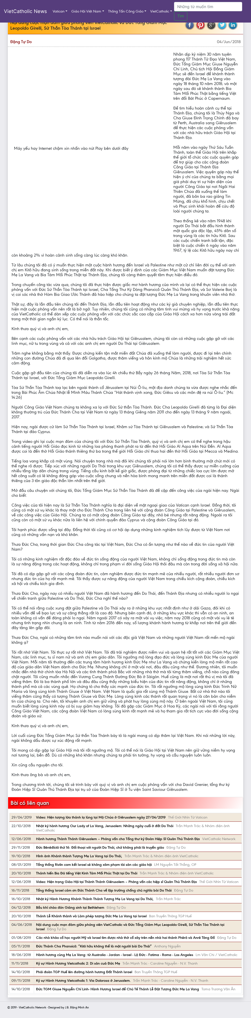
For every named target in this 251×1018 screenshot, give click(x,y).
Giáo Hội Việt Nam (86, 11)
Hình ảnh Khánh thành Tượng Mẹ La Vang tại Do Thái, (79, 856)
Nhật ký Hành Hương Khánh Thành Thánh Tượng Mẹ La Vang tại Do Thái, (94, 899)
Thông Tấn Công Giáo (125, 11)
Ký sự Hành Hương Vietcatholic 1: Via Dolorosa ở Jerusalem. (83, 980)
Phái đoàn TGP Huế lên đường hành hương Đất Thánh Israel (84, 972)
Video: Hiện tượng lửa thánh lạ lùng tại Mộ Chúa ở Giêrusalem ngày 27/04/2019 (101, 817)
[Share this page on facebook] (190, 25)
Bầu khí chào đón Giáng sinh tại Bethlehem (70, 907)
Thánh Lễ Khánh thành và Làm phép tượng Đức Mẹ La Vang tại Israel (91, 916)
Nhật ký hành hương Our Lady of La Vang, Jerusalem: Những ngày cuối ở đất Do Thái (104, 826)
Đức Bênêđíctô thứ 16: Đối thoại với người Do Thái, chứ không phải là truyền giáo (100, 847)
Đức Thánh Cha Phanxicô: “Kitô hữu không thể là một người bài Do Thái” (94, 946)
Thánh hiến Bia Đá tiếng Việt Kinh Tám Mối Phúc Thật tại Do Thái (86, 873)
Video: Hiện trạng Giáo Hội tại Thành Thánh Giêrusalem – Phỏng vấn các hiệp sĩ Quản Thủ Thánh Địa (116, 882)
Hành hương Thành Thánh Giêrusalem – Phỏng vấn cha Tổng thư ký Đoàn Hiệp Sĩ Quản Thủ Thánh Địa (118, 839)
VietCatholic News (25, 11)
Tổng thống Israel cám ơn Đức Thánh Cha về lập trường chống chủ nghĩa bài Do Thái (104, 890)
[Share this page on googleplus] (211, 25)
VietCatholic (159, 11)
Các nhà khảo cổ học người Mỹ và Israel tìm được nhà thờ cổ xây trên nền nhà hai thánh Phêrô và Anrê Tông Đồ (125, 937)
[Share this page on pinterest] (200, 25)
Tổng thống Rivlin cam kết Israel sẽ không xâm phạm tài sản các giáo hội (94, 864)
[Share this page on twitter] (222, 25)
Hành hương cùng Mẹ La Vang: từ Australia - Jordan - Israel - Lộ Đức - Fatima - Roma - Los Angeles (114, 955)
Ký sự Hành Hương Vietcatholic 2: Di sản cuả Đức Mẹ (78, 963)
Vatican (58, 11)
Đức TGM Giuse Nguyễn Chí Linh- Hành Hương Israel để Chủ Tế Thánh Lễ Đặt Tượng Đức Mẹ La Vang (117, 989)
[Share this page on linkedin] (233, 25)
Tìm (180, 15)
